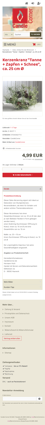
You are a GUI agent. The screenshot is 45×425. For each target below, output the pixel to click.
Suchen (36, 34)
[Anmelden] (33, 3)
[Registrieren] (39, 3)
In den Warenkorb (22, 175)
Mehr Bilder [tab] (8, 282)
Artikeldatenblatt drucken (13, 148)
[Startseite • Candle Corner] (22, 18)
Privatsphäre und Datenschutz (17, 313)
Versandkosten (38, 159)
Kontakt (8, 326)
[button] (9, 34)
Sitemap (8, 353)
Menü (11, 44)
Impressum (9, 322)
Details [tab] (6, 189)
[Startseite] (27, 3)
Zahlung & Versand (12, 309)
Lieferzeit (8, 334)
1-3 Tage (13, 127)
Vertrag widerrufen (12, 338)
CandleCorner (20, 142)
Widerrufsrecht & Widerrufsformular (19, 330)
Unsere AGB (9, 317)
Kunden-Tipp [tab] (9, 287)
